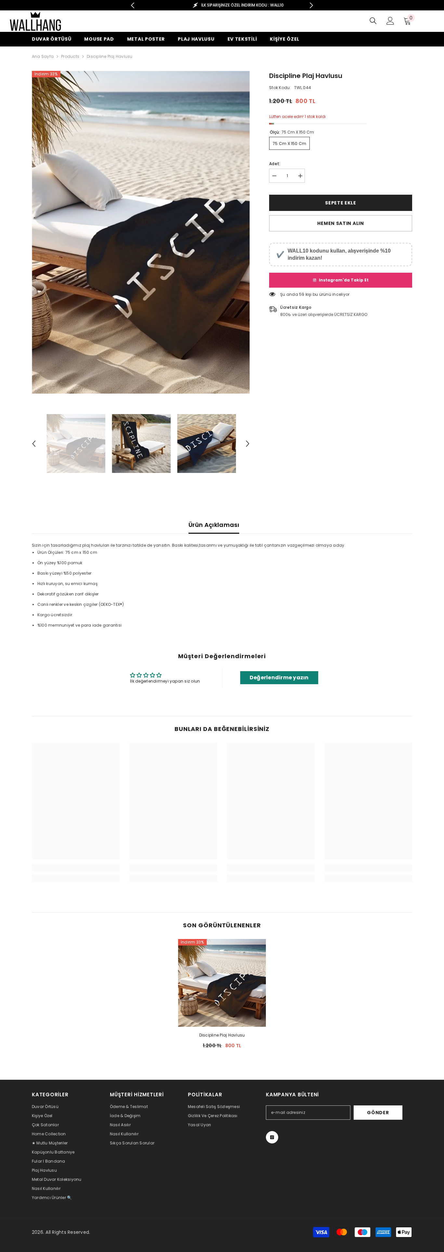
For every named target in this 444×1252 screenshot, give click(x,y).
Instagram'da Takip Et (344, 280)
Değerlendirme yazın (279, 677)
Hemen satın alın (340, 223)
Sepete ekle (340, 203)
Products (70, 56)
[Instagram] (272, 1137)
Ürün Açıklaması (214, 525)
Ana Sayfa (43, 56)
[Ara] (373, 20)
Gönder (378, 1112)
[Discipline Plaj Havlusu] (222, 983)
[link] (76, 867)
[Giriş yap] (390, 21)
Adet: (274, 163)
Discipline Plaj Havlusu (222, 1035)
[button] (34, 444)
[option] (222, 5)
